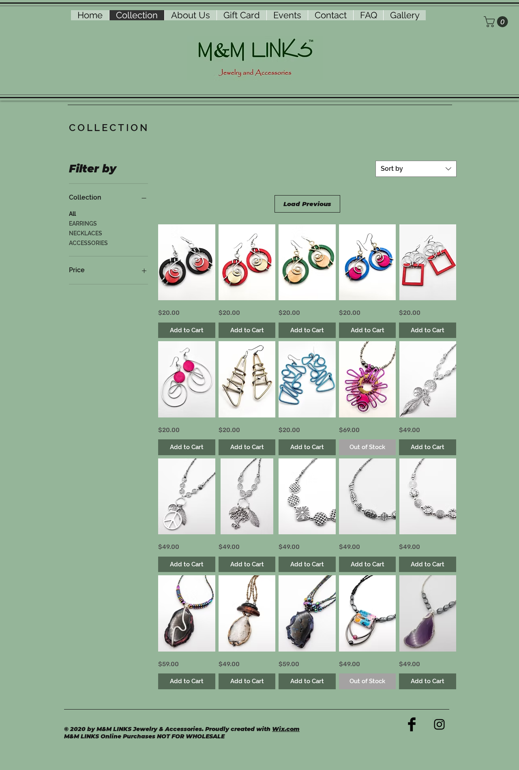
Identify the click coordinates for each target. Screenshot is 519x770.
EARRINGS (83, 223)
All (72, 214)
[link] (497, 21)
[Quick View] (186, 262)
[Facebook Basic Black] (412, 724)
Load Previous (307, 204)
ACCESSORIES (88, 243)
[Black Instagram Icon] (439, 724)
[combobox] (416, 169)
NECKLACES (85, 233)
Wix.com (286, 729)
